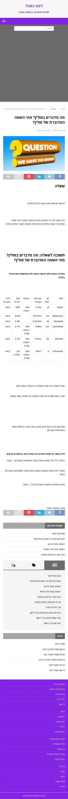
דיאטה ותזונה (59, 731)
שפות (62, 776)
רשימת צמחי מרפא (56, 544)
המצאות (61, 716)
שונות (62, 771)
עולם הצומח (60, 759)
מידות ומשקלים (59, 744)
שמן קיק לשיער (58, 533)
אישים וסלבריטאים (57, 689)
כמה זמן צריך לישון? (52, 623)
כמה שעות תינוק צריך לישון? (48, 617)
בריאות (62, 704)
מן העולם (61, 749)
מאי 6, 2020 (57, 130)
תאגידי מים (60, 643)
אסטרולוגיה (60, 694)
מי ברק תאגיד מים (57, 665)
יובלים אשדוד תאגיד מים (54, 654)
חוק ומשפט (60, 721)
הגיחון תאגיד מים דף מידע (53, 649)
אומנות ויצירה (59, 684)
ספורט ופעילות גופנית (56, 754)
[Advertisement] (34, 68)
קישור (7, 307)
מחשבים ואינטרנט (57, 738)
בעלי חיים (61, 699)
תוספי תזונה (60, 781)
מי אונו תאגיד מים (57, 670)
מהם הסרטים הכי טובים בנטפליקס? (49, 538)
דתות (63, 711)
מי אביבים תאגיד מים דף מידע (52, 659)
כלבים (62, 726)
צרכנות (62, 766)
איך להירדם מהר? (53, 607)
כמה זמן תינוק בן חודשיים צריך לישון (45, 612)
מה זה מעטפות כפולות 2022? (47, 602)
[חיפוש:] (34, 28)
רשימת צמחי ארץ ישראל (54, 549)
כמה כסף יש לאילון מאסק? (53, 554)
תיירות (62, 786)
